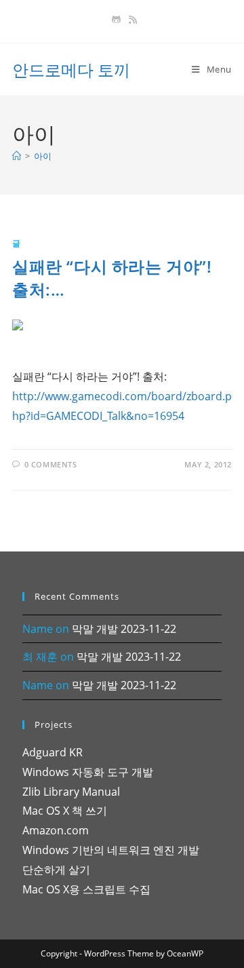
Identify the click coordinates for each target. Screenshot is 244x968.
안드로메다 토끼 (71, 69)
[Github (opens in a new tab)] (116, 20)
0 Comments (50, 464)
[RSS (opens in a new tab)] (131, 20)
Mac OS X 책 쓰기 (64, 810)
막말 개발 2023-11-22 (124, 628)
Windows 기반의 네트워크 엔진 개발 (110, 850)
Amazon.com (55, 830)
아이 (43, 156)
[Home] (16, 156)
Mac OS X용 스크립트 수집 (86, 889)
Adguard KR (52, 752)
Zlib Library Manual (71, 791)
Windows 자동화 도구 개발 (87, 771)
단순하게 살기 (56, 869)
